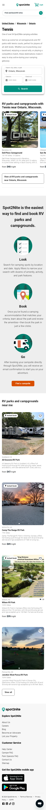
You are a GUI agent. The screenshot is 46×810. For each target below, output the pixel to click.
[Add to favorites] (34, 115)
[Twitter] (10, 803)
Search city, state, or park (14, 67)
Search (24, 89)
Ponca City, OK (7, 672)
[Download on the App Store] (23, 778)
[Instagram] (13, 804)
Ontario (32, 23)
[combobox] (22, 71)
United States (8, 23)
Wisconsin (21, 23)
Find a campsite (23, 383)
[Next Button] (41, 433)
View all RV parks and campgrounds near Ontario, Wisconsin (21, 178)
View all (8, 692)
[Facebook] (3, 804)
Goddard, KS (7, 457)
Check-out (28, 76)
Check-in (8, 76)
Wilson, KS (6, 600)
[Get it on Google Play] (23, 787)
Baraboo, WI (7, 150)
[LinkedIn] (7, 804)
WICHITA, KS (7, 527)
